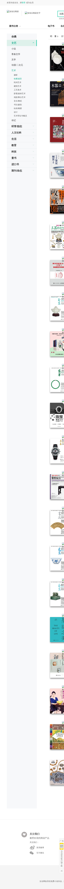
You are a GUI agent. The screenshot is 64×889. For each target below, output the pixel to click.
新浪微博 (40, 847)
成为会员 (30, 3)
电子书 (51, 26)
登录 (23, 3)
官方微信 (40, 853)
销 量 (53, 36)
